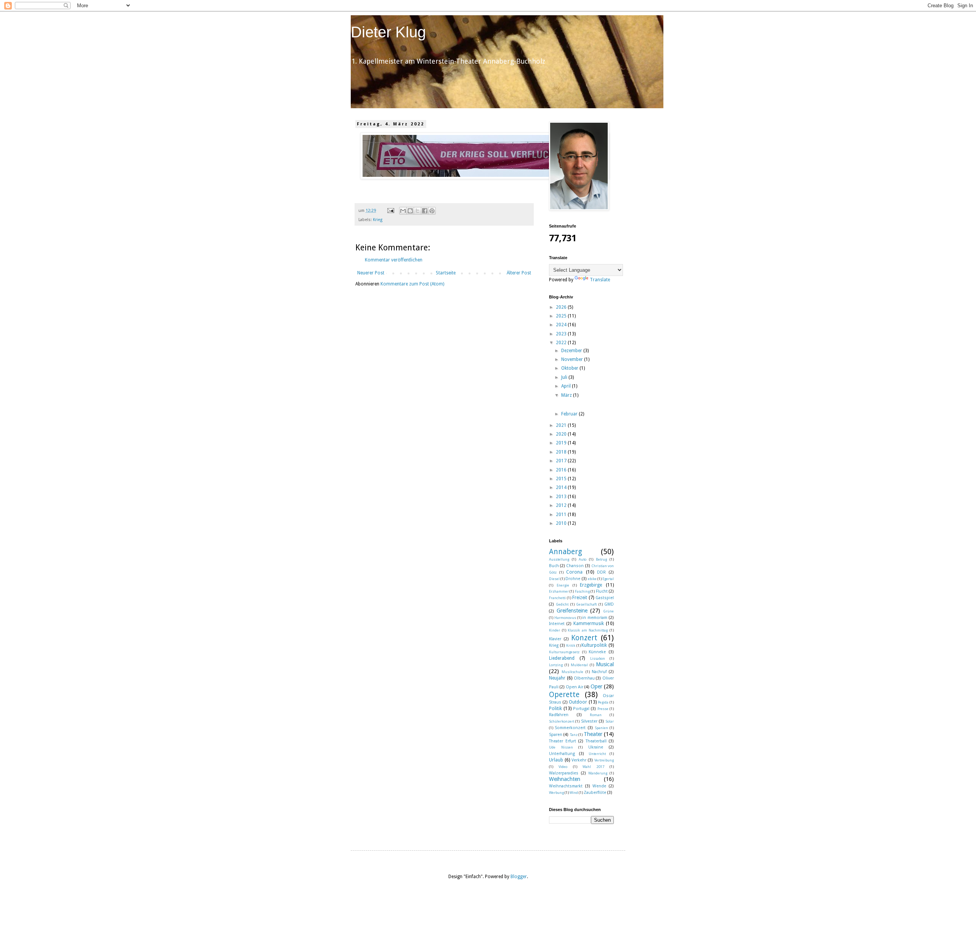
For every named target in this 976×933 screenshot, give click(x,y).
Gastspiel (605, 597)
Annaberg (565, 551)
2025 (562, 316)
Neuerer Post (370, 273)
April (566, 386)
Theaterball (596, 741)
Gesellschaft (586, 604)
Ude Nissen (561, 747)
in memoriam (594, 617)
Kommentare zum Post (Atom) (412, 284)
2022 (562, 342)
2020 (562, 434)
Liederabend (562, 658)
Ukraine (595, 747)
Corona (574, 572)
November (572, 359)
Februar (570, 414)
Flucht (602, 591)
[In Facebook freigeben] (425, 211)
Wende (599, 786)
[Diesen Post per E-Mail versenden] (403, 211)
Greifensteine (572, 611)
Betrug (601, 559)
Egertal (608, 579)
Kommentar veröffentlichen (393, 260)
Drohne (572, 578)
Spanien (601, 728)
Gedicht (562, 604)
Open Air (574, 687)
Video (563, 767)
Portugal (581, 708)
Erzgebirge (591, 585)
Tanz (574, 735)
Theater (593, 734)
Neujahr (557, 678)
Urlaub (556, 760)
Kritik (570, 645)
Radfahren (558, 714)
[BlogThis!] (410, 211)
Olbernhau (584, 678)
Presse (602, 709)
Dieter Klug (388, 32)
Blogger (518, 876)
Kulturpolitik (594, 645)
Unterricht (597, 754)
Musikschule (572, 672)
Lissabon (597, 658)
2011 (562, 514)
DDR (601, 572)
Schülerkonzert (561, 721)
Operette (564, 694)
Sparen (555, 734)
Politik (555, 708)
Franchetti (557, 598)
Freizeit (579, 597)
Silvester (589, 721)
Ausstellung (559, 559)
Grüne (608, 611)
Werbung (556, 792)
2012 (562, 505)
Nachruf (599, 671)
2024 (562, 324)
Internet (557, 623)
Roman (596, 715)
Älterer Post (519, 273)
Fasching (582, 591)
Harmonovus (565, 618)
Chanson (575, 565)
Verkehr (578, 760)
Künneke (597, 651)
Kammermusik (588, 623)
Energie (563, 585)
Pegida (603, 702)
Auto (582, 559)
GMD (609, 604)
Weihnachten (564, 779)
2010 (562, 523)
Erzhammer (559, 591)
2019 (562, 443)
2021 (562, 425)
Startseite (446, 273)
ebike (592, 579)
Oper (596, 686)
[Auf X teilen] (417, 211)
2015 (562, 478)
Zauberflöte (595, 792)
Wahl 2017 (593, 767)
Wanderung (597, 773)
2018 (562, 452)
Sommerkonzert (570, 727)
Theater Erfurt (562, 741)
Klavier (555, 638)
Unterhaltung (562, 753)
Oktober (570, 368)
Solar (609, 721)
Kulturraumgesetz (564, 652)
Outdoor (578, 702)
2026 (562, 307)
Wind (574, 792)
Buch (554, 565)
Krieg (377, 219)
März (567, 395)
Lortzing (556, 665)
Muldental (579, 665)
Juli (564, 377)
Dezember (572, 350)
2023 (562, 334)
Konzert (584, 637)
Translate (600, 279)
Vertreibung (604, 760)
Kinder (554, 630)
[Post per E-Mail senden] (390, 210)
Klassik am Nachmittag (588, 630)
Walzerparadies (563, 773)
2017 (562, 460)
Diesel (554, 579)
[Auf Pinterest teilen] (432, 211)
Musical (605, 664)
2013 (562, 496)
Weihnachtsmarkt (566, 786)
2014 (562, 487)
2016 (562, 470)
